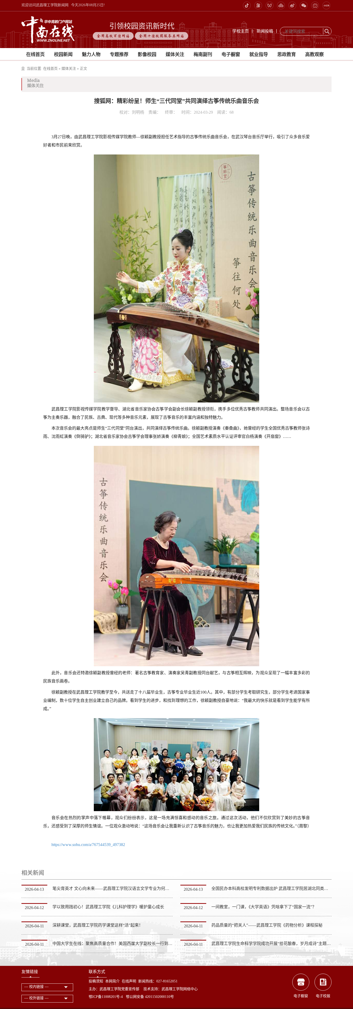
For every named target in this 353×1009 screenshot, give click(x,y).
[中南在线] (48, 29)
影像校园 (147, 54)
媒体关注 (175, 54)
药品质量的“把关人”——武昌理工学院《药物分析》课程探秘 (267, 925)
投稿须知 (96, 981)
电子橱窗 (230, 54)
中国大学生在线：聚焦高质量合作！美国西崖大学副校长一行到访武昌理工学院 (124, 943)
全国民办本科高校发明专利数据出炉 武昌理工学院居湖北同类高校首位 (276, 888)
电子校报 (323, 996)
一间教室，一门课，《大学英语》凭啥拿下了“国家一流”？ (263, 907)
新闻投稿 (265, 31)
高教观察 (314, 54)
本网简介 (112, 981)
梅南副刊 (203, 54)
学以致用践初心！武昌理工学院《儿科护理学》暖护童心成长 (108, 907)
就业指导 (258, 54)
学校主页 (240, 31)
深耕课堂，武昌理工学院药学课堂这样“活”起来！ (97, 925)
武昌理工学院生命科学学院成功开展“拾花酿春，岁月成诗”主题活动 (273, 943)
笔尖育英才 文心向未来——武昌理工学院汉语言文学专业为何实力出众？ (119, 888)
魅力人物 (91, 54)
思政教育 (286, 54)
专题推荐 (119, 54)
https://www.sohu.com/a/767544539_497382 (88, 844)
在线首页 (35, 54)
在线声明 (129, 981)
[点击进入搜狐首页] (50, 834)
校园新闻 (63, 54)
